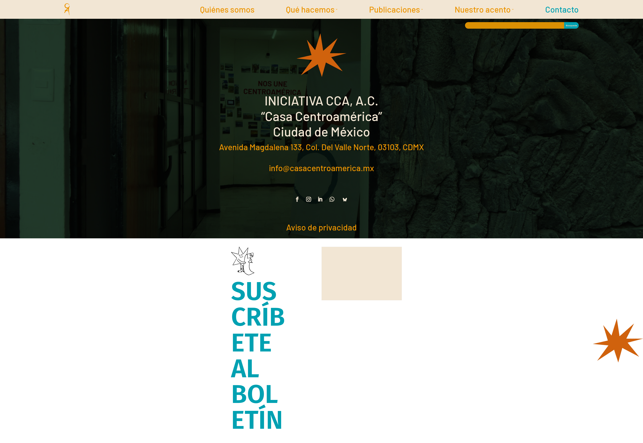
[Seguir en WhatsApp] (331, 199)
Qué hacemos (310, 10)
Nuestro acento (483, 10)
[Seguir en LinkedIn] (320, 199)
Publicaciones (394, 10)
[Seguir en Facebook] (297, 199)
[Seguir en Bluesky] (345, 199)
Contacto (562, 10)
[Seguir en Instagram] (309, 199)
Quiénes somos (227, 10)
